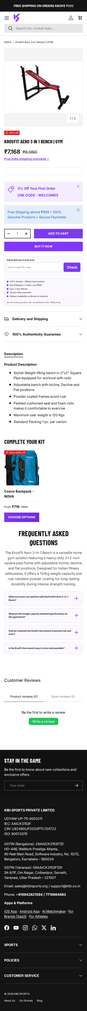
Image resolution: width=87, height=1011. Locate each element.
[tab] (13, 353)
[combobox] (43, 28)
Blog (39, 1000)
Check (72, 267)
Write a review (43, 721)
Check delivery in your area (20, 260)
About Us (9, 1000)
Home (7, 42)
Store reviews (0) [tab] (63, 696)
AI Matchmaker (54, 911)
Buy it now (44, 246)
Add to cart (58, 233)
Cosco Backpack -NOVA (19, 493)
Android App (30, 911)
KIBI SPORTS (22, 993)
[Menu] (6, 18)
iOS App (10, 911)
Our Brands (26, 1000)
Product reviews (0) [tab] (24, 696)
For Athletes (38, 916)
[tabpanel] (43, 393)
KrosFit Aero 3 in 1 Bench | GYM (34, 42)
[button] (80, 18)
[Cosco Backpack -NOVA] (21, 467)
